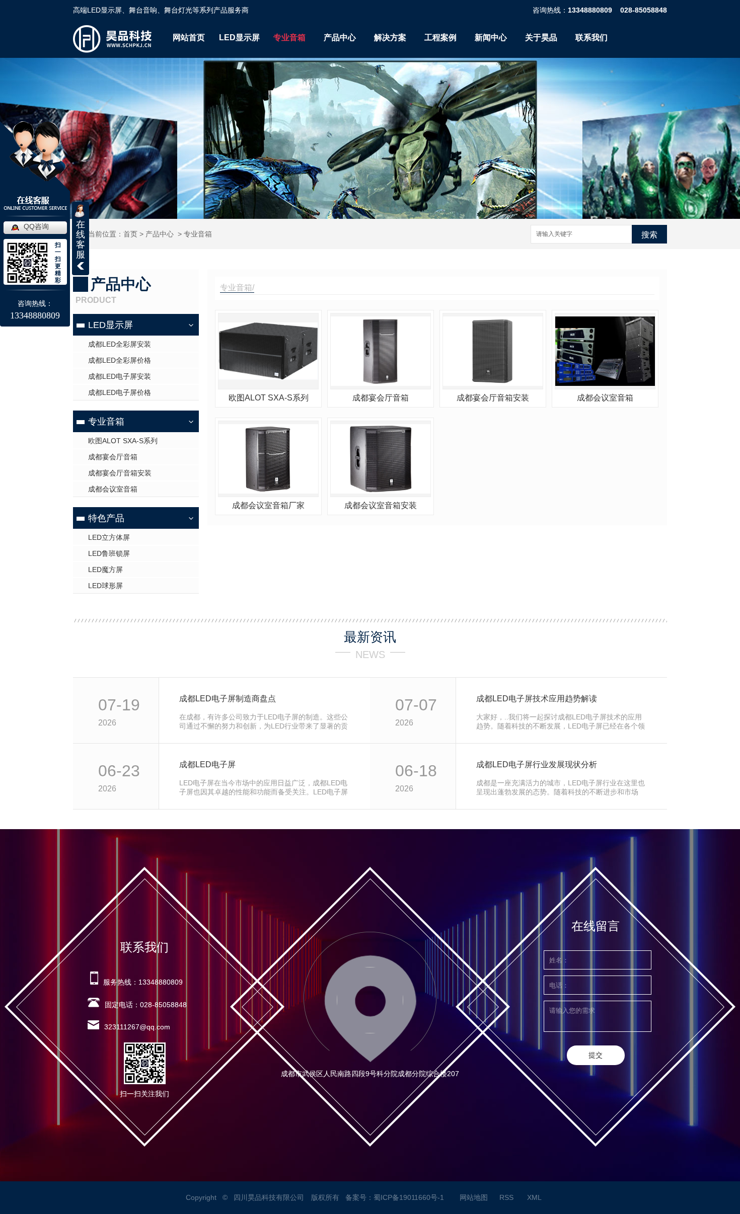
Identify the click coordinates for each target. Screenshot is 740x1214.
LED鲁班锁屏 (109, 553)
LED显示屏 (239, 37)
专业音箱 (289, 37)
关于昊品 (541, 37)
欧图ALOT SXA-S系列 (123, 441)
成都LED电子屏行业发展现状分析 (536, 764)
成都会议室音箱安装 (380, 505)
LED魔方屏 (105, 569)
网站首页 (189, 37)
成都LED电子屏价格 (119, 392)
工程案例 (440, 37)
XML (535, 1197)
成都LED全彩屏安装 (119, 344)
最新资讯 (370, 636)
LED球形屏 (105, 586)
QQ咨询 (36, 226)
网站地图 (474, 1197)
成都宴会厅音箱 (112, 457)
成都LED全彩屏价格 (119, 360)
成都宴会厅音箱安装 (120, 473)
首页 (130, 234)
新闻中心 (491, 37)
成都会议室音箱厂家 (268, 505)
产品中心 (340, 37)
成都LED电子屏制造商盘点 (227, 698)
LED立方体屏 (109, 537)
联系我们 (591, 37)
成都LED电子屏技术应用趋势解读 (536, 698)
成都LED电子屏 (207, 764)
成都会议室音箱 (112, 489)
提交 (595, 1055)
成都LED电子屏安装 (119, 376)
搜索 (649, 234)
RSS (507, 1197)
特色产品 (106, 518)
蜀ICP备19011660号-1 (409, 1197)
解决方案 (390, 37)
